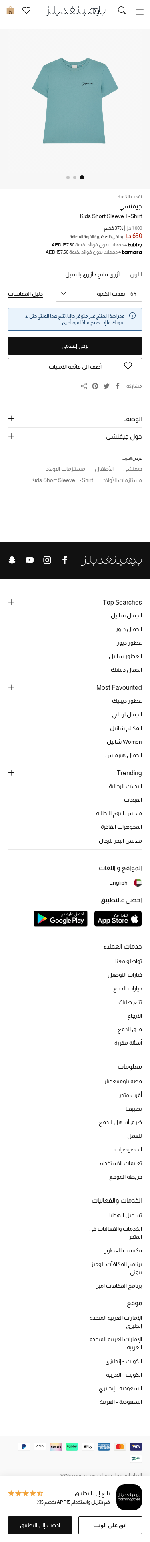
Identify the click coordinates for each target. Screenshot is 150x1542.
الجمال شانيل (126, 615)
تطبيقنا (134, 1108)
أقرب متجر (130, 1095)
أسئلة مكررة (128, 1043)
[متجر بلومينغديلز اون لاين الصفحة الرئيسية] (75, 10)
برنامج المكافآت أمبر (119, 1285)
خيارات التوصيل (125, 975)
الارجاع (135, 1015)
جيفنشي (130, 206)
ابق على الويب (110, 1525)
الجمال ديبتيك (126, 670)
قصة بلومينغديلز (123, 1081)
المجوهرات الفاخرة (121, 827)
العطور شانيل (125, 656)
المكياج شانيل (126, 728)
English (118, 882)
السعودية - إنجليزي (120, 1388)
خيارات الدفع (127, 988)
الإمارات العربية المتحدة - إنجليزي (114, 1321)
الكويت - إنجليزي (123, 1361)
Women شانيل (124, 741)
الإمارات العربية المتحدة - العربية (114, 1343)
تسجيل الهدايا (125, 1215)
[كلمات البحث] (122, 11)
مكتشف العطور (123, 1250)
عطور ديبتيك (127, 700)
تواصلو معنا (128, 961)
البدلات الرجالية (125, 786)
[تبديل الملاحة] (140, 11)
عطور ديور (129, 642)
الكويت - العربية (124, 1374)
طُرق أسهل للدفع (120, 1122)
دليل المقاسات (25, 293)
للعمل (134, 1136)
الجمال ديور (129, 629)
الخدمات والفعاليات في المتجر (115, 1233)
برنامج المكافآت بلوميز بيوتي (116, 1268)
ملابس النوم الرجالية (119, 813)
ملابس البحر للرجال (120, 840)
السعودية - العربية (121, 1402)
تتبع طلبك (130, 1002)
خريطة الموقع (125, 1176)
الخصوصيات (128, 1149)
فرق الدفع (130, 1029)
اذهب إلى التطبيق (40, 1525)
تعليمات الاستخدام (121, 1163)
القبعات (133, 799)
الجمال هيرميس (123, 755)
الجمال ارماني (127, 714)
